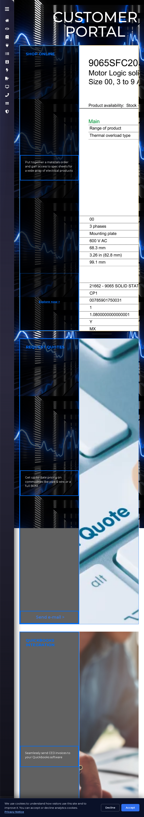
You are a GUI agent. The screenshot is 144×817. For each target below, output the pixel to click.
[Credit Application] (6, 78)
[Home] (6, 20)
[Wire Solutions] (6, 45)
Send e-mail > (49, 617)
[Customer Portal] (6, 87)
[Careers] (6, 62)
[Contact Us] (6, 95)
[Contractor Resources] (6, 37)
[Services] (6, 29)
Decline (110, 807)
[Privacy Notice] (6, 111)
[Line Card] (6, 103)
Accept (130, 807)
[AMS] (6, 53)
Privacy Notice (14, 811)
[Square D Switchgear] (6, 70)
